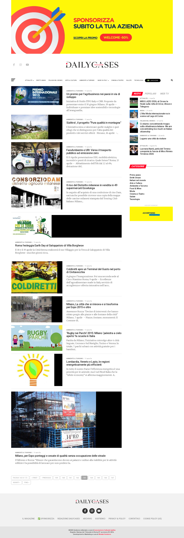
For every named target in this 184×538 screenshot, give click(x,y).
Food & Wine (135, 188)
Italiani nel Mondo (55, 80)
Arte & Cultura (71, 80)
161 (70, 478)
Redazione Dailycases (69, 519)
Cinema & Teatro (117, 80)
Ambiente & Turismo (86, 80)
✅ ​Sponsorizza (46, 519)
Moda (132, 191)
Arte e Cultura (136, 183)
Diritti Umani (135, 178)
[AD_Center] (92, 53)
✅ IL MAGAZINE (152, 80)
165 (98, 478)
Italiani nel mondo (138, 180)
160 (63, 478)
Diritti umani (41, 80)
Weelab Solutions (105, 534)
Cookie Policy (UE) (152, 519)
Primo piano (135, 175)
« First (34, 478)
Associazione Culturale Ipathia (104, 530)
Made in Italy (102, 80)
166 (105, 478)
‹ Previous (46, 478)
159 (56, 478)
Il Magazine (28, 519)
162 (77, 478)
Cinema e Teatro (137, 194)
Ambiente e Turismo (139, 186)
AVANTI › (16, 482)
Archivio (87, 519)
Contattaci (134, 519)
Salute (129, 80)
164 (91, 478)
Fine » (26, 482)
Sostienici (100, 519)
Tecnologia (138, 80)
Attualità (28, 80)
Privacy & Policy (117, 519)
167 (112, 478)
